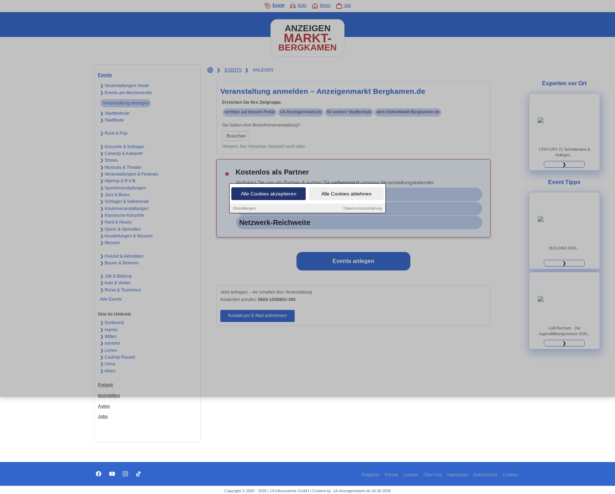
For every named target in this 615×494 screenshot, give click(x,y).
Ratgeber (371, 474)
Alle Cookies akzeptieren (268, 194)
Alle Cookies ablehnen (346, 194)
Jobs (103, 416)
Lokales (411, 474)
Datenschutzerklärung (362, 208)
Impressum (457, 474)
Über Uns (433, 474)
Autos (104, 406)
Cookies (511, 474)
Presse (391, 474)
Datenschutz (485, 474)
